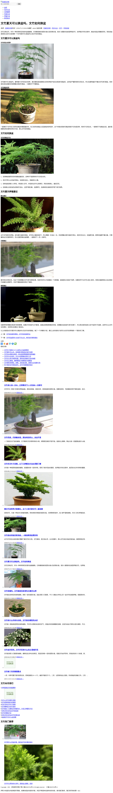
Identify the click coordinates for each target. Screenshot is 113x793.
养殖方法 (7, 16)
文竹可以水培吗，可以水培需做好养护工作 (17, 356)
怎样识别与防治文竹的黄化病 (10, 715)
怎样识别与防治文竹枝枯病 (9, 711)
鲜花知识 (7, 18)
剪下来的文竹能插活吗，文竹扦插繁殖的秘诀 (18, 365)
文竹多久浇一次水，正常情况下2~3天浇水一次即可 (23, 385)
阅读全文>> (20, 392)
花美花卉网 (8, 28)
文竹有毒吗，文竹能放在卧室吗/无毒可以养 (20, 591)
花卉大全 (7, 10)
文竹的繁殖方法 (6, 713)
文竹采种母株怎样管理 (8, 702)
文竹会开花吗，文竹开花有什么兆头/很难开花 (21, 650)
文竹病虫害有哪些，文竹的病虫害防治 (18, 334)
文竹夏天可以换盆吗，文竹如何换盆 (17, 561)
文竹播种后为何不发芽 (8, 706)
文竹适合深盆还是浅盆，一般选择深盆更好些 (21, 535)
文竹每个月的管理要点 (12, 671)
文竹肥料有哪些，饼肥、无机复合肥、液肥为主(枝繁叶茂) (22, 363)
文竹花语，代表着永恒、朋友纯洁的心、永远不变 (22, 437)
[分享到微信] (15, 344)
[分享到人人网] (13, 344)
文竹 (60, 28)
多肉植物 (7, 12)
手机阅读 (66, 28)
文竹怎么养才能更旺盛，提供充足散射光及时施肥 (19, 358)
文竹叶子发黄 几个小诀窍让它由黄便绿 (16, 350)
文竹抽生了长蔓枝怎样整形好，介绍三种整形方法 (16, 708)
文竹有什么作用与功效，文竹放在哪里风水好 (21, 620)
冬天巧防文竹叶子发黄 (8, 704)
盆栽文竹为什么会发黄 (9, 717)
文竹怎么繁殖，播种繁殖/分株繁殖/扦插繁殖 (18, 360)
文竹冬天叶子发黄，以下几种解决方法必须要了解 (22, 464)
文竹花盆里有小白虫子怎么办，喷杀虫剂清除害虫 (21, 337)
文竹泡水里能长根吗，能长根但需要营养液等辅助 (19, 354)
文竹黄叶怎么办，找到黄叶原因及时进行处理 (18, 352)
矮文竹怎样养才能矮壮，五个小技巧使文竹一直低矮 (23, 509)
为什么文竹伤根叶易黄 (8, 700)
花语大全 (7, 14)
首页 (5, 7)
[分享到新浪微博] (7, 344)
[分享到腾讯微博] (10, 344)
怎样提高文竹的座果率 (8, 687)
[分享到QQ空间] (4, 344)
